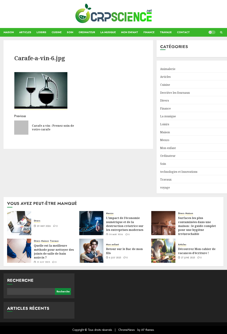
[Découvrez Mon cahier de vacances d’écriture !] (163, 251)
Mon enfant (129, 32)
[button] (221, 32)
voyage (165, 187)
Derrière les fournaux (175, 93)
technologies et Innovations (178, 172)
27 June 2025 (188, 257)
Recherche (20, 280)
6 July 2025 (115, 257)
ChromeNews (126, 330)
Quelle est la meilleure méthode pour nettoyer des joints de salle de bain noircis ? (54, 251)
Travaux (166, 32)
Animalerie (167, 69)
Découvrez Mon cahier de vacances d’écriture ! (196, 251)
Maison (9, 32)
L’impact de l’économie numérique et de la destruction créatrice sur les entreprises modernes (124, 224)
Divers (164, 100)
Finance (148, 32)
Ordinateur (87, 32)
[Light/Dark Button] (211, 32)
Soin (70, 32)
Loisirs (41, 32)
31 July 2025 (43, 262)
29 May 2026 (44, 226)
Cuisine (57, 32)
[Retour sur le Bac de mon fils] (91, 251)
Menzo (164, 140)
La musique (108, 32)
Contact (183, 32)
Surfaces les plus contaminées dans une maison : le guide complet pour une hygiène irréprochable (197, 226)
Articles (25, 32)
